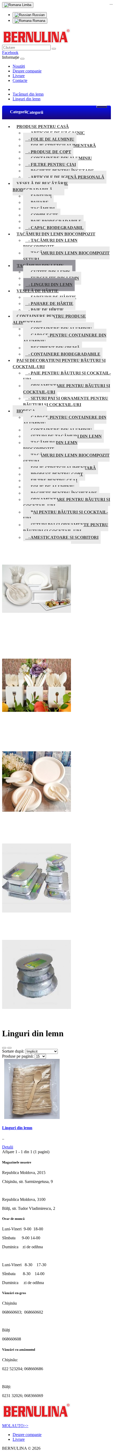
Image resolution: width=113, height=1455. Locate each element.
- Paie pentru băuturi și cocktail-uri (67, 376)
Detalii (7, 1147)
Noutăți (19, 66)
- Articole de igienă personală (64, 177)
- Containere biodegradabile (62, 354)
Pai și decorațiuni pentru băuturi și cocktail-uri (59, 363)
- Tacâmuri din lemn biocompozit (50, 243)
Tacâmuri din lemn (28, 94)
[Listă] (4, 1048)
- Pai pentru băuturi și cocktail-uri (65, 515)
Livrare (19, 75)
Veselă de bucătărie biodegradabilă (40, 186)
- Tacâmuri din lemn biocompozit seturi (66, 256)
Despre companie (27, 71)
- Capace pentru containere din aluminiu (64, 338)
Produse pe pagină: (18, 1056)
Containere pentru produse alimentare (49, 319)
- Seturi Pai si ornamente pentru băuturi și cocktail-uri (65, 401)
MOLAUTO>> (15, 1425)
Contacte (20, 80)
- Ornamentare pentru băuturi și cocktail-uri (66, 388)
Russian (38, 15)
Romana (38, 21)
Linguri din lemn (26, 99)
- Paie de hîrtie (44, 310)
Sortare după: (13, 1051)
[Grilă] (9, 1048)
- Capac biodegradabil (54, 227)
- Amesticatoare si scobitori (62, 537)
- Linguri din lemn (49, 284)
